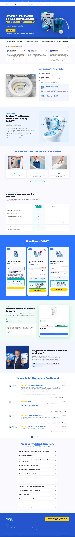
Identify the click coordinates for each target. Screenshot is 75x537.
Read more (47, 391)
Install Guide (21, 4)
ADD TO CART (15, 287)
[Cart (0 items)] (68, 4)
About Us (42, 4)
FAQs (37, 4)
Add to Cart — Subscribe (54, 333)
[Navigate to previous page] (30, 437)
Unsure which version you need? (15, 276)
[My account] (65, 4)
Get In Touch (48, 4)
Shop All (15, 4)
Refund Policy (67, 535)
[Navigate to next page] (45, 437)
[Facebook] (9, 527)
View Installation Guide (38, 181)
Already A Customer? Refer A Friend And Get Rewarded (57, 519)
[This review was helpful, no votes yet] (62, 397)
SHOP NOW (11, 30)
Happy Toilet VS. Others (30, 4)
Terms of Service (61, 535)
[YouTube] (14, 527)
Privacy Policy (55, 535)
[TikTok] (12, 527)
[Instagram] (7, 527)
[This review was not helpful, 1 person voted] (65, 411)
